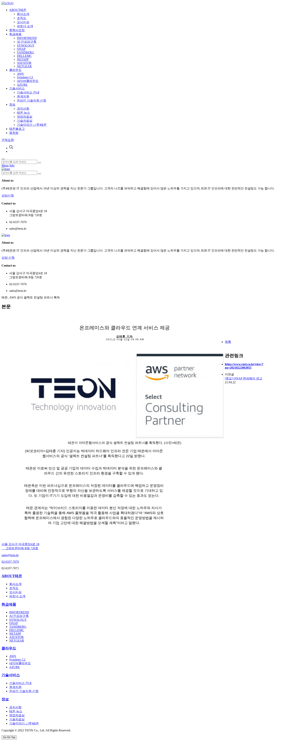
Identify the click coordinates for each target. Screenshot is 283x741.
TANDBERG (25, 52)
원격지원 (23, 96)
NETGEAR (24, 66)
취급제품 (15, 34)
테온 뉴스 (23, 112)
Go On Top (9, 737)
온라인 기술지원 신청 (31, 100)
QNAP (21, 49)
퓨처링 (13, 132)
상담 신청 (8, 257)
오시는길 (23, 22)
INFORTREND (27, 38)
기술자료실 (24, 120)
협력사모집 (17, 30)
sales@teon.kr (10, 555)
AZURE (22, 84)
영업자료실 (24, 116)
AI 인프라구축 (26, 41)
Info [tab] (11, 165)
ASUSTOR (24, 62)
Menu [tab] (5, 165)
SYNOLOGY (25, 45)
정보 (12, 104)
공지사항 (23, 108)
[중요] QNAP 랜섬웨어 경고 (243, 378)
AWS (20, 73)
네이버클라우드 (28, 81)
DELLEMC (24, 56)
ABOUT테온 (17, 10)
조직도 (21, 18)
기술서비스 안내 (28, 92)
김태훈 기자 (124, 336)
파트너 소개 (25, 26)
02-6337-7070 (10, 561)
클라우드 (15, 70)
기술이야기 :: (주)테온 (32, 124)
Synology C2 (25, 77)
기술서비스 (17, 88)
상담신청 (8, 195)
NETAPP (23, 59)
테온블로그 (17, 128)
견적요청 (8, 140)
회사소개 (23, 14)
